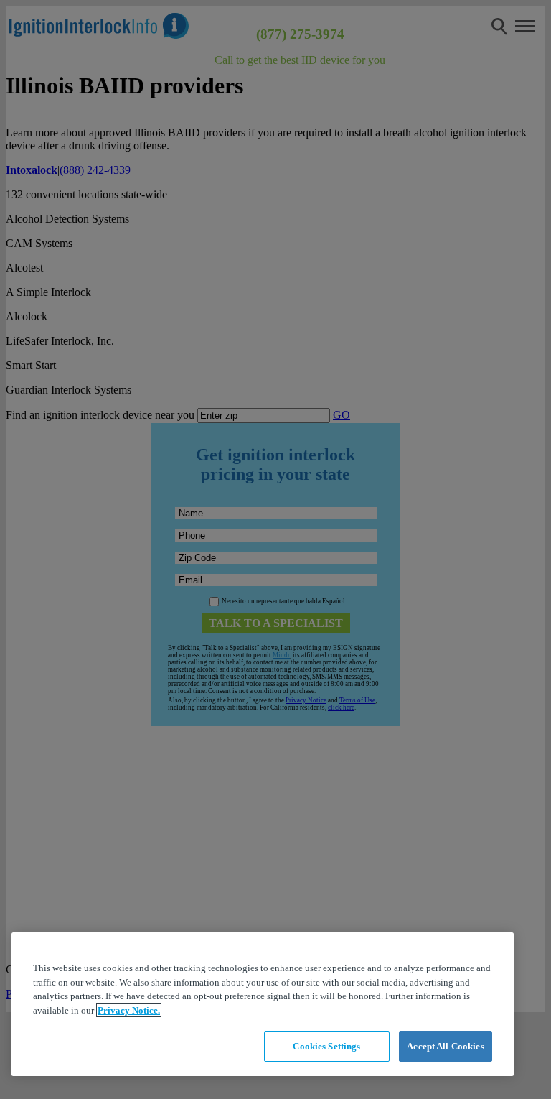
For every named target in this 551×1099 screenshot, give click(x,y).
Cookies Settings (326, 1046)
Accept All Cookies (445, 1046)
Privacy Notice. (129, 1010)
